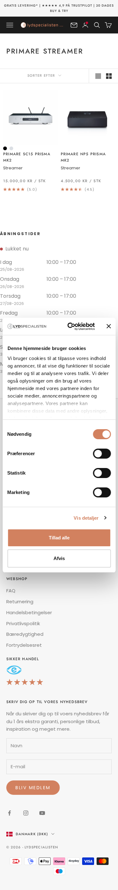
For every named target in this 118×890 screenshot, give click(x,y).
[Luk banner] (108, 326)
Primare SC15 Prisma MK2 (26, 157)
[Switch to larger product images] (98, 76)
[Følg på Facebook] (9, 813)
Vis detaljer (86, 518)
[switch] (102, 454)
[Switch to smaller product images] (109, 76)
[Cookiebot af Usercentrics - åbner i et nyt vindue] (70, 326)
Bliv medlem (33, 788)
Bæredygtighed (24, 634)
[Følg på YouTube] (42, 813)
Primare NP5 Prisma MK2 (83, 157)
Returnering (19, 601)
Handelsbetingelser (29, 612)
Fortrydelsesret (24, 645)
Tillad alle (59, 537)
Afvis (59, 558)
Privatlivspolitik (23, 623)
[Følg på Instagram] (26, 813)
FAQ (10, 590)
